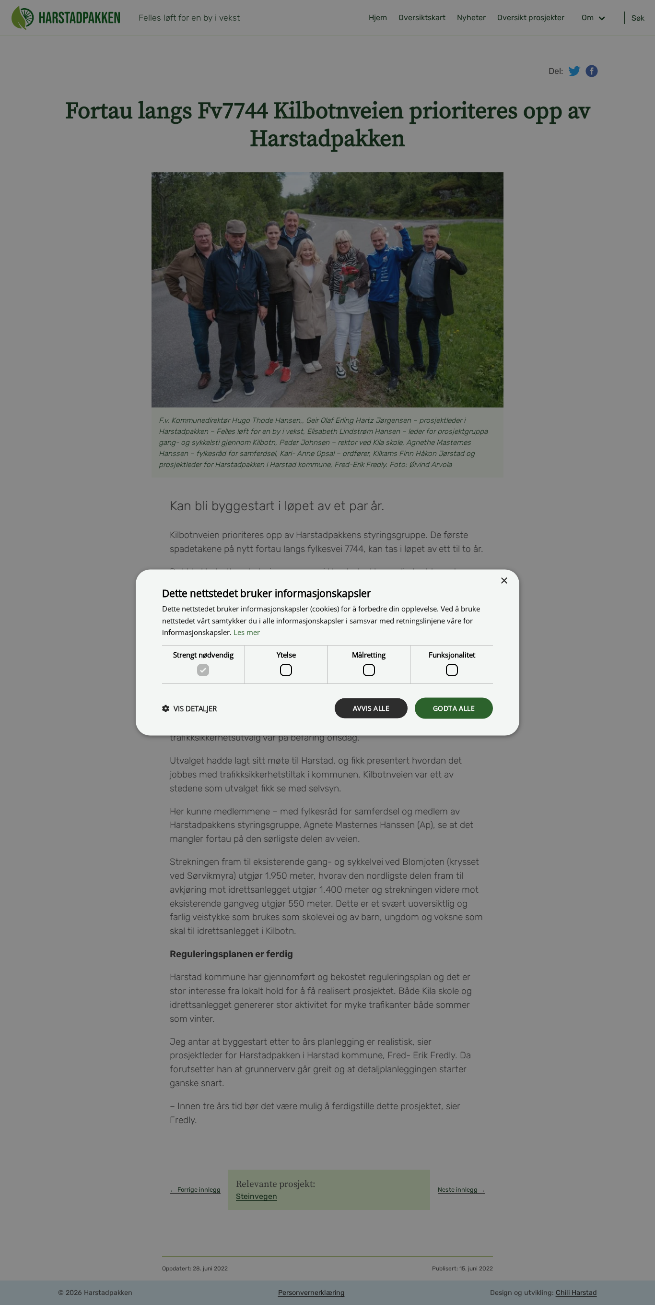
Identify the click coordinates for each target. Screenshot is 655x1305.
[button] (189, 708)
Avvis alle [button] (371, 707)
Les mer (247, 632)
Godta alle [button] (454, 707)
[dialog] (327, 652)
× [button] (503, 580)
